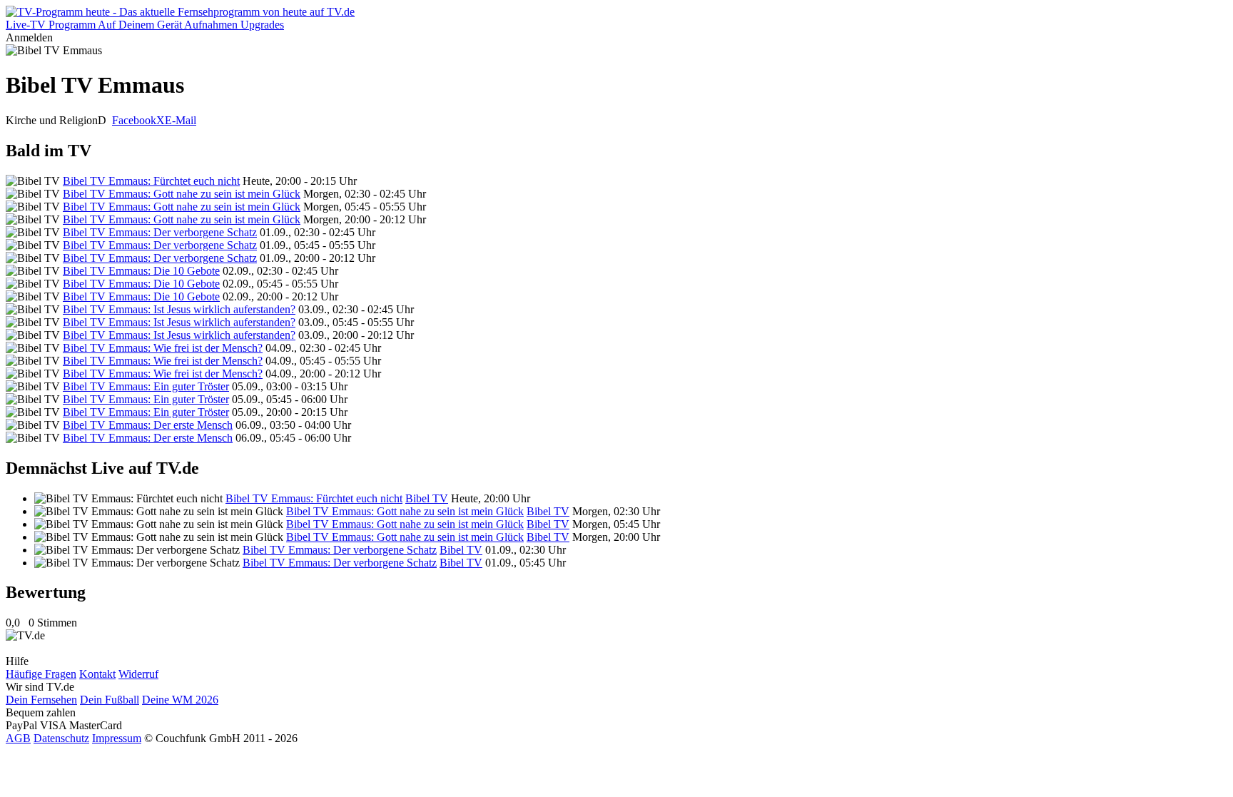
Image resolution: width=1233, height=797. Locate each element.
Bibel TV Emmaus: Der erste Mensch (148, 425)
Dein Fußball (109, 700)
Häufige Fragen (41, 674)
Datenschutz (61, 738)
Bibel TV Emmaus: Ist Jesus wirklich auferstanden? (179, 309)
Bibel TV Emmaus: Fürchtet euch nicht (151, 181)
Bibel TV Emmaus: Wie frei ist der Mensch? (163, 348)
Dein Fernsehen (41, 700)
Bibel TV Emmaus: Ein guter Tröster (146, 386)
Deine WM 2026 (180, 700)
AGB (18, 738)
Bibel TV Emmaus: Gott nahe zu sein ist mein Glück (181, 194)
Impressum (116, 738)
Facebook (134, 120)
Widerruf (138, 674)
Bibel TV (426, 498)
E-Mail (180, 120)
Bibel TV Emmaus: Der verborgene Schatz (160, 232)
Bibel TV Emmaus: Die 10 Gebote (141, 271)
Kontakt (97, 674)
